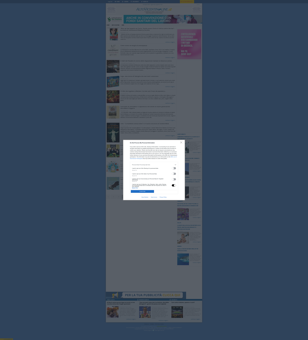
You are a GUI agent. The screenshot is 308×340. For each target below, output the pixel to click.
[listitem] (154, 165)
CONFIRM (142, 191)
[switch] (174, 168)
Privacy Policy (163, 197)
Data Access (154, 197)
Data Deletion (144, 197)
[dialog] (154, 170)
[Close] (181, 142)
